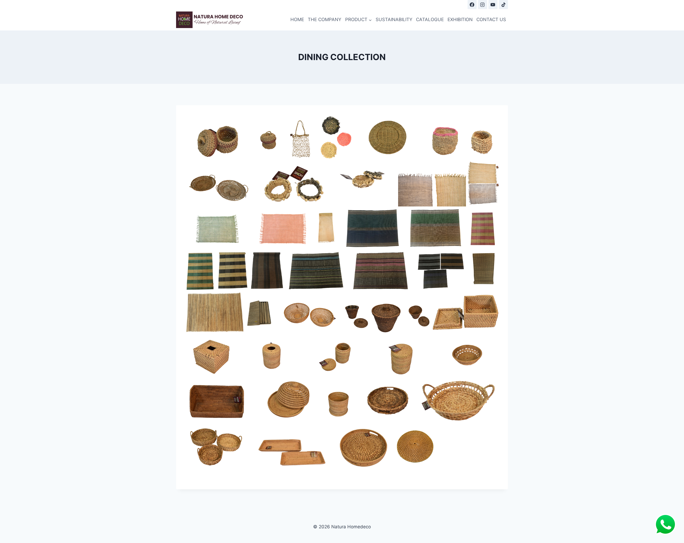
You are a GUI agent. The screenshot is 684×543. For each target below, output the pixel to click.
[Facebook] (472, 4)
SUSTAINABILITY (394, 19)
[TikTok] (503, 4)
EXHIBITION (460, 19)
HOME (297, 19)
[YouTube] (493, 4)
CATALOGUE (430, 19)
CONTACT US (491, 19)
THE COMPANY (324, 19)
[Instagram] (482, 4)
